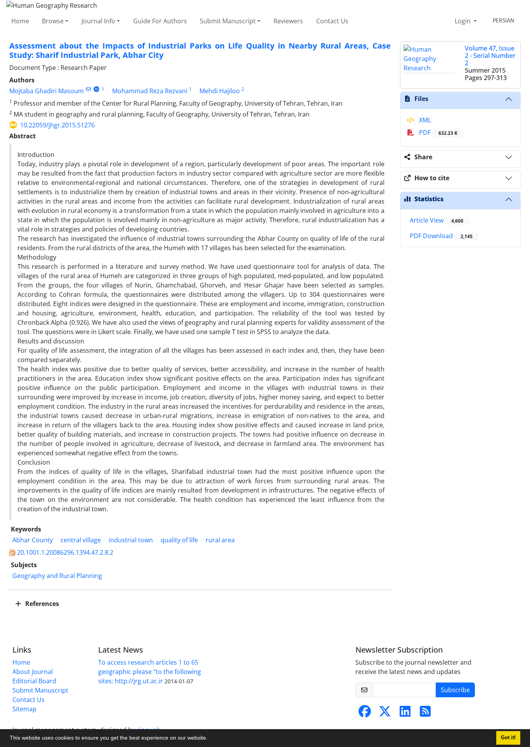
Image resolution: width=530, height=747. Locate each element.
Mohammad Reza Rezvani (149, 91)
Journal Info (98, 21)
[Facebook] (364, 713)
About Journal (32, 671)
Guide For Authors (160, 21)
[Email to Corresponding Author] (88, 89)
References (41, 603)
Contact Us (332, 21)
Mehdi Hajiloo (219, 91)
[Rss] (425, 713)
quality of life (179, 540)
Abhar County (32, 540)
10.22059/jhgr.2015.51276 (57, 125)
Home (20, 21)
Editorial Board (34, 681)
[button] (210, 739)
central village (81, 540)
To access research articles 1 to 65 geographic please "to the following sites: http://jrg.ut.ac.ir (149, 671)
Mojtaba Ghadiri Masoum (46, 91)
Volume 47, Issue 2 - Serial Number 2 (490, 55)
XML (424, 120)
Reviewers (288, 21)
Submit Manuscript (228, 21)
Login (463, 21)
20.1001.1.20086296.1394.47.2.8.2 (65, 552)
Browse (53, 21)
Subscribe (455, 690)
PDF (437, 132)
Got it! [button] (508, 737)
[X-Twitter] (385, 713)
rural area (220, 540)
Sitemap (24, 709)
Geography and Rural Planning (57, 575)
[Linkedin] (405, 713)
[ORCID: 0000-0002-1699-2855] (96, 89)
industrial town (131, 540)
